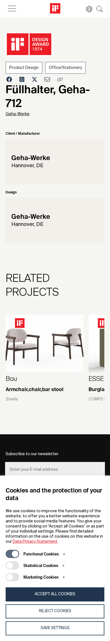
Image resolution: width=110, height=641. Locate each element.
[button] (86, 9)
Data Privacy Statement (35, 542)
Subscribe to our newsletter (32, 454)
